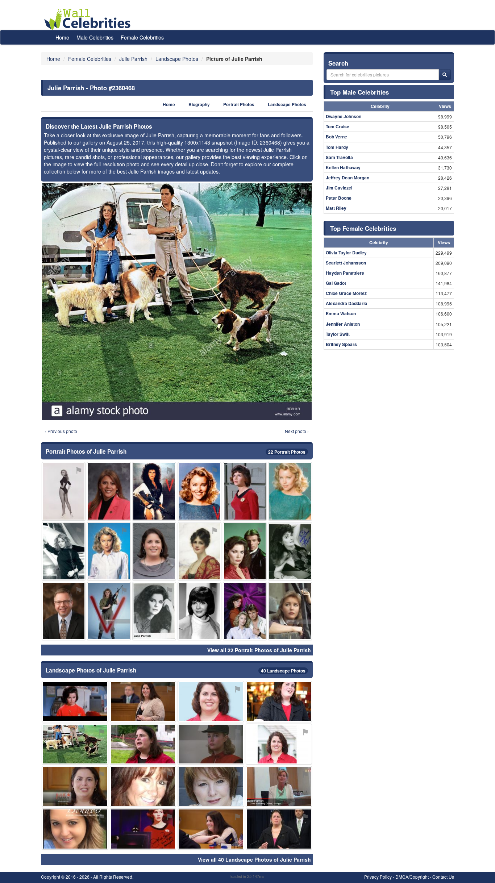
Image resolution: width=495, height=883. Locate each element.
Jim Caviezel (339, 187)
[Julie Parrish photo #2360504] (109, 611)
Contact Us (443, 877)
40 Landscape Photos (283, 670)
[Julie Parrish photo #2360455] (199, 611)
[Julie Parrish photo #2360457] (290, 551)
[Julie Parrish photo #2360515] (211, 828)
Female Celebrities (142, 37)
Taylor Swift (338, 334)
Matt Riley (336, 208)
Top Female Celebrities (363, 228)
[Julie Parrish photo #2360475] (279, 744)
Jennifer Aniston (343, 324)
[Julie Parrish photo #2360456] (245, 491)
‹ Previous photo (61, 431)
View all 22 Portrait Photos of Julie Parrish (259, 650)
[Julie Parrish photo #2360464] (109, 491)
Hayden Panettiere (345, 273)
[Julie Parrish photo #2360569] (143, 701)
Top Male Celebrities (359, 92)
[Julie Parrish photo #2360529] (199, 551)
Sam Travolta (339, 157)
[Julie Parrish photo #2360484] (143, 786)
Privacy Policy (378, 877)
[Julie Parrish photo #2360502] (211, 744)
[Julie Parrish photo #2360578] (279, 786)
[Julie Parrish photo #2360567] (64, 491)
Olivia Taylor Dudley (346, 252)
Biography (199, 104)
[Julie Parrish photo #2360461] (64, 551)
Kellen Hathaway (343, 167)
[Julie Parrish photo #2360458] (211, 701)
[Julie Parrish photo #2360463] (279, 701)
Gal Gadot (336, 283)
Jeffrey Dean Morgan (347, 177)
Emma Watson (341, 313)
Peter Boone (339, 198)
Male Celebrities (94, 37)
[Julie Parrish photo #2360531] (245, 551)
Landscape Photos (287, 104)
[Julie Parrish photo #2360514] (143, 828)
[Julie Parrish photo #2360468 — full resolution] (177, 301)
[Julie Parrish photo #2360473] (109, 551)
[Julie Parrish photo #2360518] (199, 491)
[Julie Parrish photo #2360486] (290, 611)
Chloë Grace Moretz (346, 293)
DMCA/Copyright (412, 877)
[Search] (444, 74)
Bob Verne (336, 136)
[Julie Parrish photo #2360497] (279, 828)
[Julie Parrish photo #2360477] (75, 828)
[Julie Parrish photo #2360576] (75, 701)
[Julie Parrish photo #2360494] (143, 744)
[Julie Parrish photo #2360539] (245, 611)
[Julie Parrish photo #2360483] (75, 786)
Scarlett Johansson (346, 262)
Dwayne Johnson (343, 116)
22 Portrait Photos (286, 452)
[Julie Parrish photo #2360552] (154, 611)
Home (62, 37)
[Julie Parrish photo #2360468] (75, 744)
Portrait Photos (238, 104)
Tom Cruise (337, 126)
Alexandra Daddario (346, 303)
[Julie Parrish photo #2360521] (290, 491)
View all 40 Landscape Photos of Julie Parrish (254, 859)
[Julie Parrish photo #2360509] (211, 786)
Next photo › (297, 431)
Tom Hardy (337, 147)
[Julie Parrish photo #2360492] (64, 611)
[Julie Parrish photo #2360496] (154, 491)
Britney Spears (341, 344)
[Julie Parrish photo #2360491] (154, 551)
